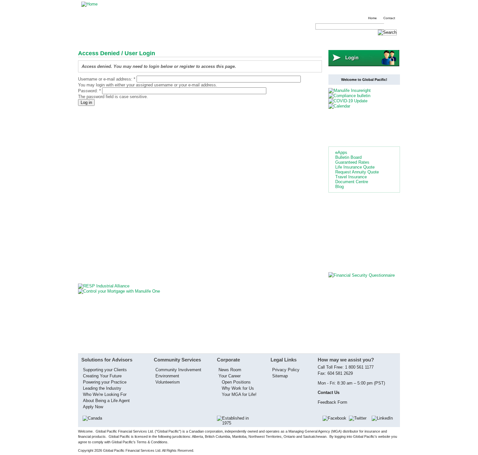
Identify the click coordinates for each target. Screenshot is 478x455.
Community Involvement (178, 369)
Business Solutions (220, 40)
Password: (89, 90)
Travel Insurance (351, 176)
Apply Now (93, 406)
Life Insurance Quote (355, 167)
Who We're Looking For (104, 394)
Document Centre (351, 181)
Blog (339, 186)
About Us (333, 40)
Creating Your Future (102, 375)
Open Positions (236, 382)
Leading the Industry (102, 388)
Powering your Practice (104, 382)
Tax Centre (183, 40)
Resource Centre (301, 40)
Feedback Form (332, 402)
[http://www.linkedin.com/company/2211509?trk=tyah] (384, 418)
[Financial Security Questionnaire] (361, 275)
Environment (167, 375)
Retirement (155, 40)
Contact (389, 18)
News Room (230, 369)
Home (372, 18)
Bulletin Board (348, 157)
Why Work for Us (238, 388)
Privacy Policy (285, 369)
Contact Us (360, 40)
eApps (341, 152)
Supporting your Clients (105, 369)
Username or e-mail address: (106, 79)
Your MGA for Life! (239, 394)
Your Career (230, 375)
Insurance (96, 40)
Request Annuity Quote (357, 172)
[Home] (89, 4)
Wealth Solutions (262, 40)
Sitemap (280, 375)
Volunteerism (167, 382)
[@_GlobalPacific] (359, 418)
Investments (125, 40)
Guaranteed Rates (352, 162)
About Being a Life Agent (106, 400)
